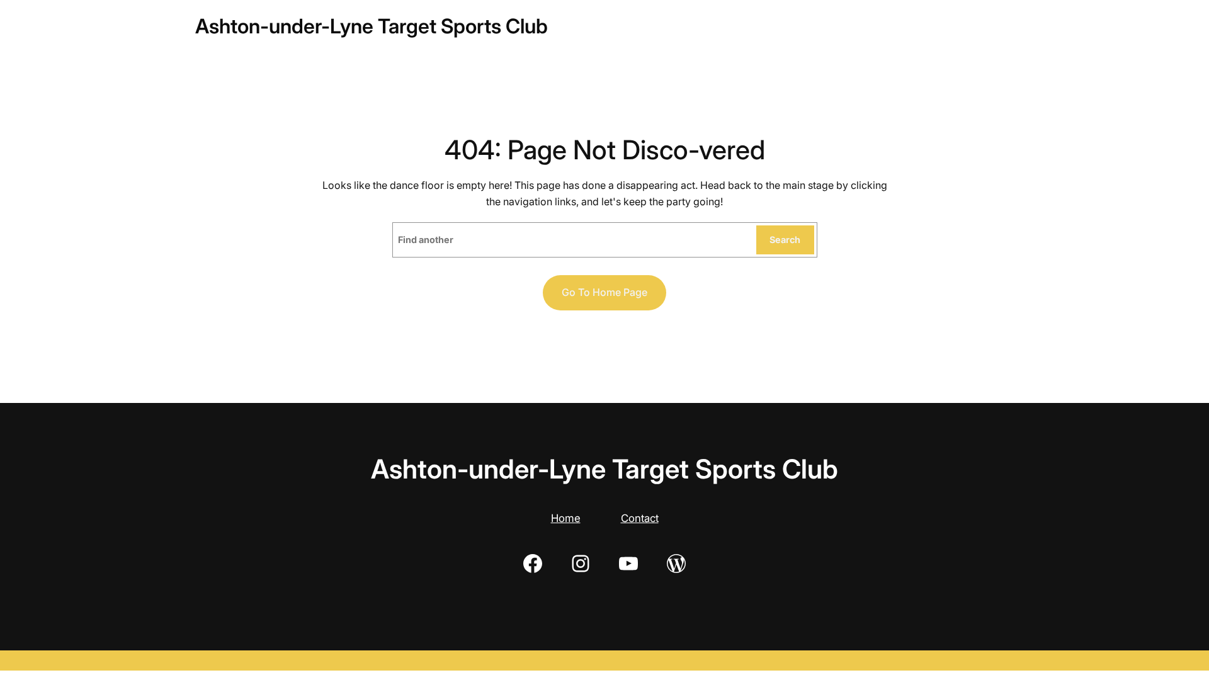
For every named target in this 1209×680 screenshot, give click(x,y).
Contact (640, 518)
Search (784, 239)
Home (566, 518)
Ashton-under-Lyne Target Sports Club (371, 26)
